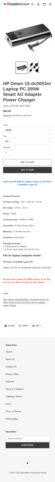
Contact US (11, 366)
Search (9, 351)
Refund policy (12, 419)
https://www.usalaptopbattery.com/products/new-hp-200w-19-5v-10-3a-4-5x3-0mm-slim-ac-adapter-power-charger (26, 302)
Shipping (7, 115)
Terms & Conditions (15, 389)
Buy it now (27, 170)
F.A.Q (8, 404)
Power (5, 125)
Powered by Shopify (38, 473)
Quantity (6, 147)
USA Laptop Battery (22, 473)
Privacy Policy (12, 374)
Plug (5, 136)
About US (10, 359)
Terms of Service (13, 411)
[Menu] (50, 4)
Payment (10, 381)
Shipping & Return (14, 396)
